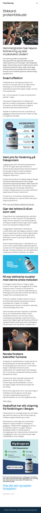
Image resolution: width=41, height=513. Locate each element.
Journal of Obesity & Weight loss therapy (20, 204)
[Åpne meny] (37, 3)
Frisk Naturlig (8, 3)
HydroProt (7, 165)
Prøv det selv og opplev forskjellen (17, 487)
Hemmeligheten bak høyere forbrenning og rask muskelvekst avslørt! (20, 51)
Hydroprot (6, 114)
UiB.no (9, 401)
